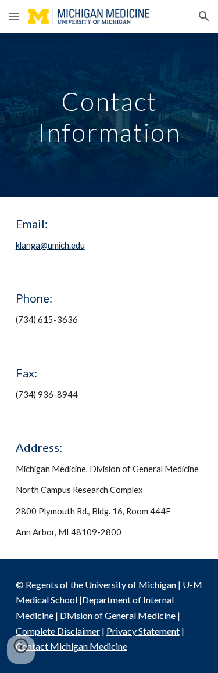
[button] (14, 16)
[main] (109, 114)
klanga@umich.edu (50, 245)
